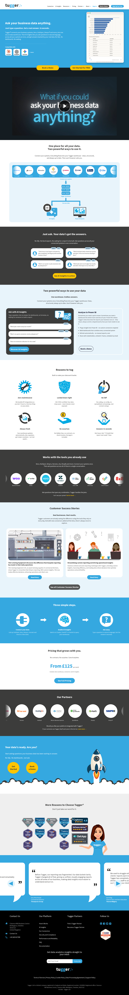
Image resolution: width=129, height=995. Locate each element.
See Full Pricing (64, 680)
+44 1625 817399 (15, 937)
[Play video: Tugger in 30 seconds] (64, 106)
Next (118, 883)
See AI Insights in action (64, 276)
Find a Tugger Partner (74, 924)
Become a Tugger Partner (75, 927)
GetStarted (13, 767)
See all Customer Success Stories (64, 587)
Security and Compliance (47, 935)
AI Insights (58, 6)
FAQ (40, 942)
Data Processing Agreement (75, 978)
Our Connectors (44, 931)
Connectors (50, 6)
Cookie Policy (60, 978)
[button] (77, 961)
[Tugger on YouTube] (110, 924)
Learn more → (82, 729)
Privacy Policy (50, 978)
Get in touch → (71, 495)
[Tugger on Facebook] (104, 924)
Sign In (95, 6)
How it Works (43, 924)
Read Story (35, 577)
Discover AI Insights (19, 349)
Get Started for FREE (81, 68)
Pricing (74, 6)
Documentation (44, 946)
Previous (11, 883)
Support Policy (90, 978)
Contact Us (13, 934)
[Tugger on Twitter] (107, 924)
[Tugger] (13, 5)
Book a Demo (104, 6)
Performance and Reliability (48, 939)
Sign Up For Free (117, 6)
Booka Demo (32, 767)
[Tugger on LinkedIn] (101, 924)
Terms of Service (39, 978)
